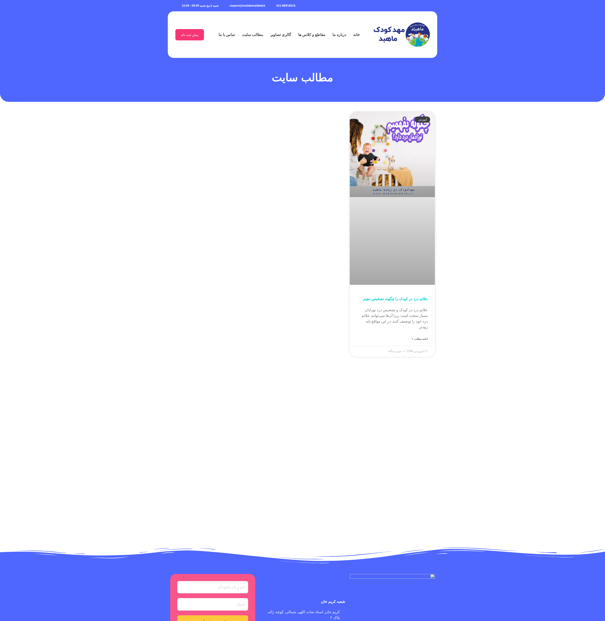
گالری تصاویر (280, 35)
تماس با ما (227, 35)
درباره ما (339, 35)
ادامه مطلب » (420, 339)
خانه (356, 35)
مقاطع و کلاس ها (311, 35)
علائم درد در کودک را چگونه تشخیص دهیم (395, 299)
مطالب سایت (252, 35)
